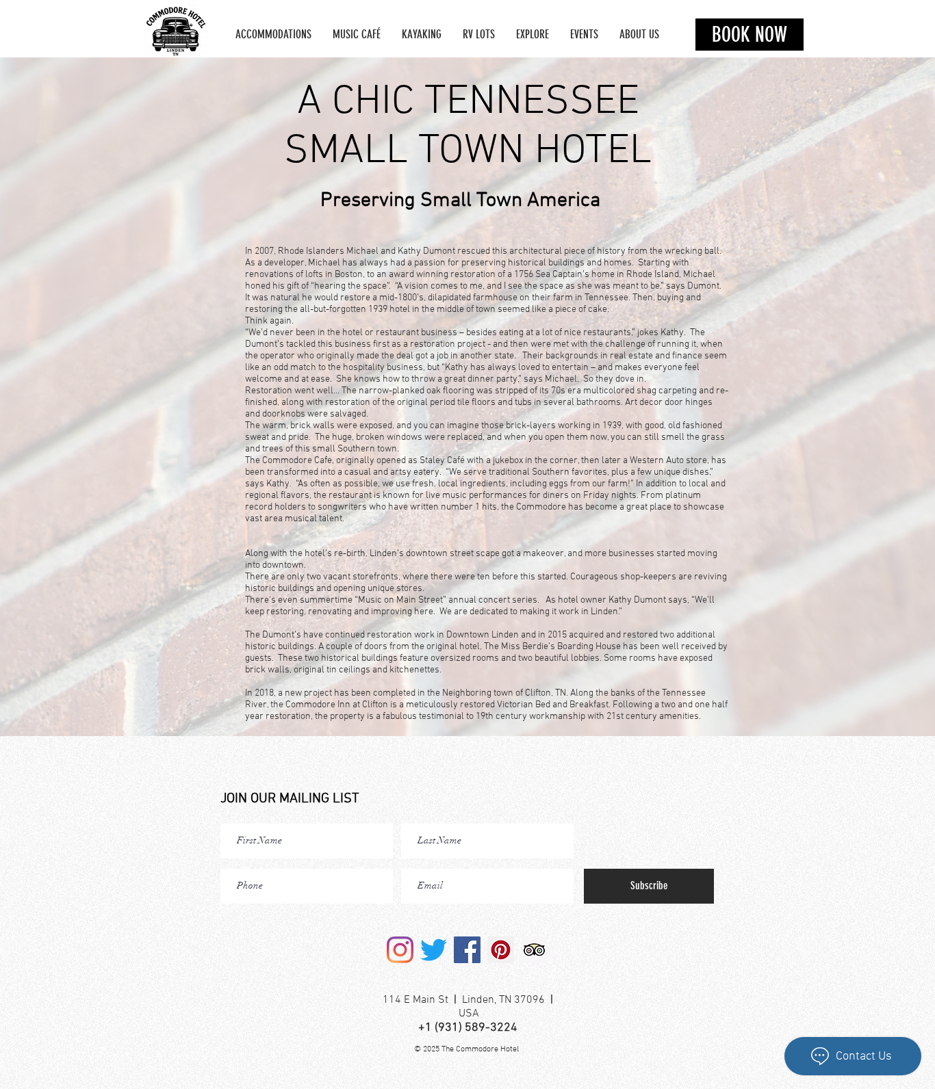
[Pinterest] (500, 949)
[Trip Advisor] (534, 949)
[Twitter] (433, 949)
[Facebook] (467, 949)
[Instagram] (400, 949)
